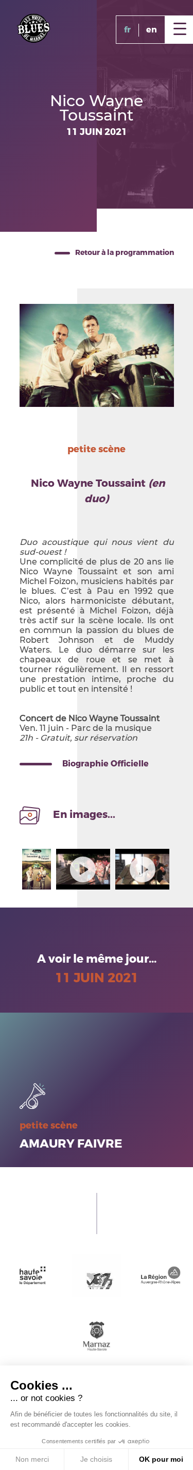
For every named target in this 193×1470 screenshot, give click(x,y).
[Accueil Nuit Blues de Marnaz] (33, 27)
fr (127, 29)
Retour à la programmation (124, 253)
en (151, 29)
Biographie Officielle (105, 763)
